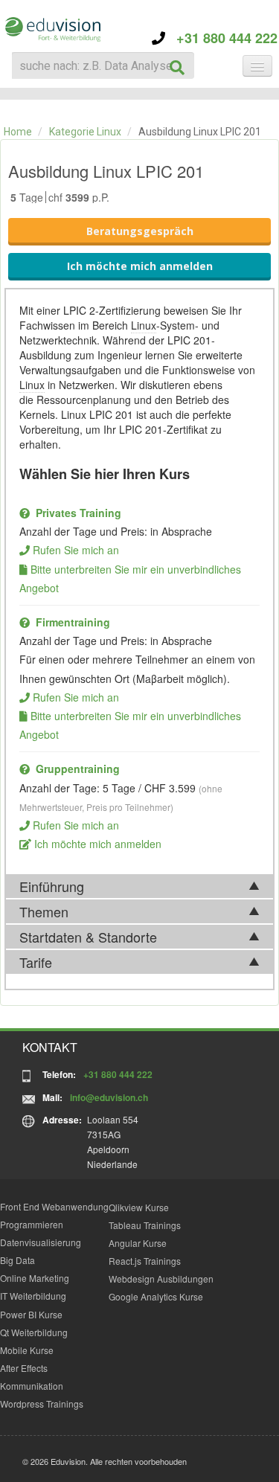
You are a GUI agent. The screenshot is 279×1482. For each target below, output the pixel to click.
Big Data (17, 1260)
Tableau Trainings (145, 1225)
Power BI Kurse (31, 1314)
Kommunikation (31, 1385)
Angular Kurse (138, 1242)
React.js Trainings (145, 1260)
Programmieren (31, 1224)
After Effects (24, 1367)
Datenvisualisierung (40, 1242)
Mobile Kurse (27, 1350)
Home (18, 132)
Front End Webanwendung (54, 1206)
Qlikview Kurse (139, 1207)
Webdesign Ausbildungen (161, 1278)
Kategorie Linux (85, 132)
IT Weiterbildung (33, 1295)
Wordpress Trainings (41, 1403)
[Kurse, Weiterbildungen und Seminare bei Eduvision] (52, 29)
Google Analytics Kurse (156, 1296)
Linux (143, 325)
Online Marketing (34, 1277)
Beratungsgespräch (139, 231)
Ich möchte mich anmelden (140, 266)
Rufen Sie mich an (76, 549)
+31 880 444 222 (221, 38)
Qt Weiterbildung (34, 1332)
